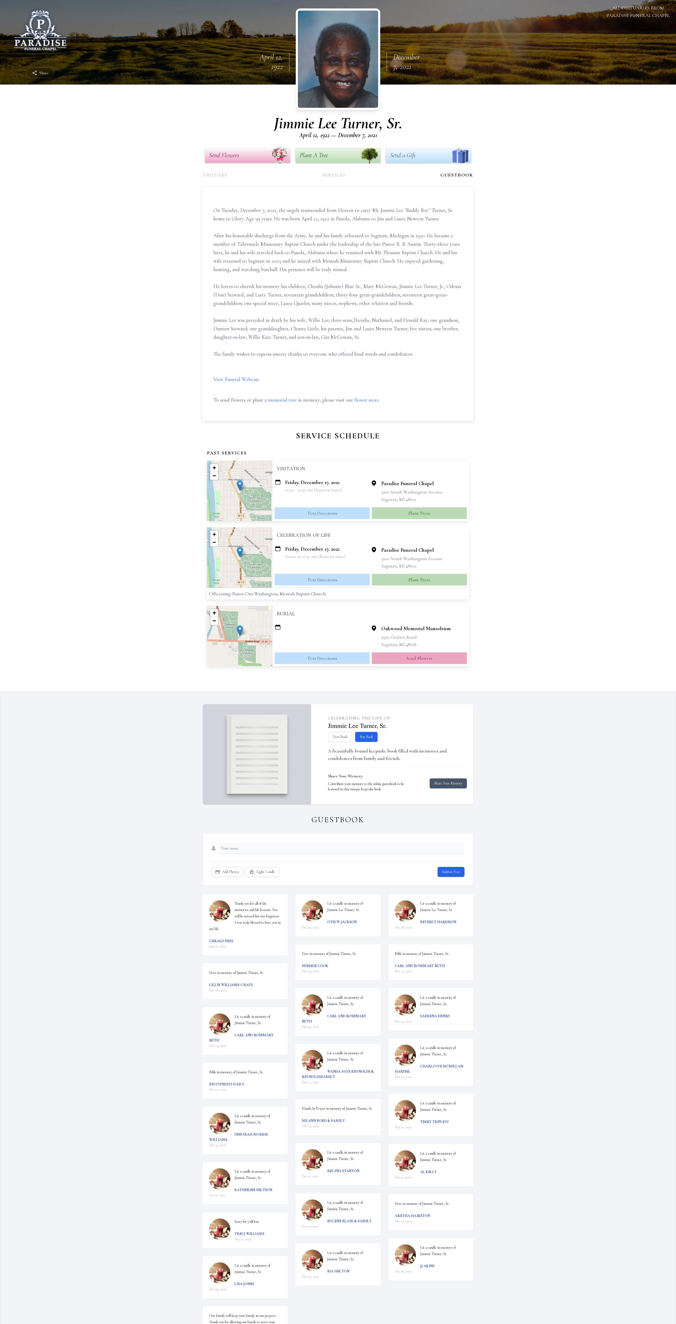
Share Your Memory (448, 783)
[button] (240, 485)
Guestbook (456, 175)
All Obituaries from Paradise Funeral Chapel (638, 11)
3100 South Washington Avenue (412, 492)
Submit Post (451, 872)
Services (333, 175)
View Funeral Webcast (236, 379)
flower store (366, 400)
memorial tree (282, 400)
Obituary (215, 175)
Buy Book (366, 737)
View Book (340, 737)
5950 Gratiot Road (399, 637)
